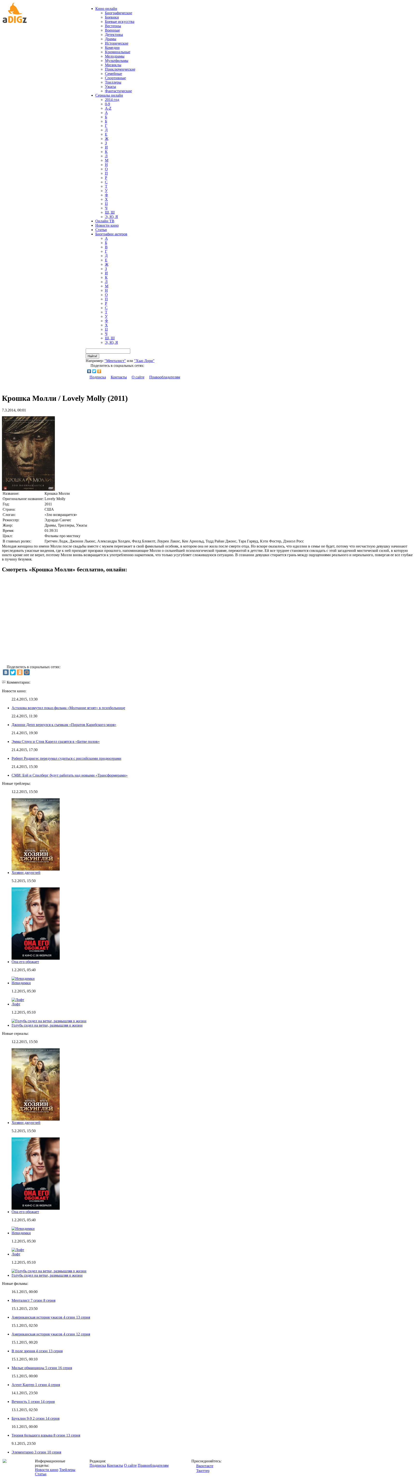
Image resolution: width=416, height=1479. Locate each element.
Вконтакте (204, 1466)
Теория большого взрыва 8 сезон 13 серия (46, 1435)
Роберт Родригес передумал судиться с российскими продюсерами (66, 758)
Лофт (16, 1004)
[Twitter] (94, 371)
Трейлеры (67, 1470)
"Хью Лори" (144, 361)
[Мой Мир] (27, 672)
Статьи (101, 230)
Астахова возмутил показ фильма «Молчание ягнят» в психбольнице (68, 708)
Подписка (98, 377)
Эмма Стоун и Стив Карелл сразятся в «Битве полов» (56, 742)
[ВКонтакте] (89, 371)
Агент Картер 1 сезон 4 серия (36, 1385)
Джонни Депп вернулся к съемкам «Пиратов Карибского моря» (64, 725)
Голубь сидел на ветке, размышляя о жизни (47, 1025)
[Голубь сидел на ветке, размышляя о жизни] (49, 1271)
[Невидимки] (23, 1229)
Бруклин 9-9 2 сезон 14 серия (35, 1418)
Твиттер (202, 1471)
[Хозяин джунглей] (36, 1119)
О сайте (138, 377)
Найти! (92, 356)
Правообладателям (164, 377)
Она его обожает (25, 962)
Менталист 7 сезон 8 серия (33, 1300)
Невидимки (21, 983)
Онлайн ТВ (104, 221)
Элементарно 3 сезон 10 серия (36, 1452)
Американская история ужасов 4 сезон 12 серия (51, 1334)
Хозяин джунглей (26, 873)
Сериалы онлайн (109, 95)
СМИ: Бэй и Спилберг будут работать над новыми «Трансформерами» (70, 775)
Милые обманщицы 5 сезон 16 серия (42, 1368)
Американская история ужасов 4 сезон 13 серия (51, 1317)
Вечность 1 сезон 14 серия (33, 1402)
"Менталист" (115, 361)
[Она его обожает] (36, 1208)
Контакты (119, 377)
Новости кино (107, 225)
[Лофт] (18, 1250)
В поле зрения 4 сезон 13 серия (37, 1351)
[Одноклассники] (99, 371)
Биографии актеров (111, 234)
